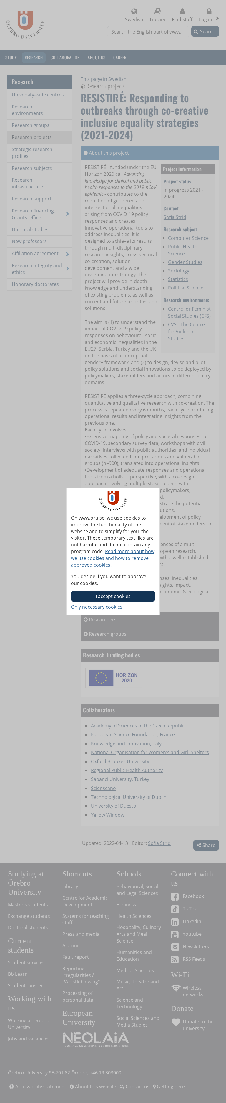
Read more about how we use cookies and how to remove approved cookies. (112, 558)
